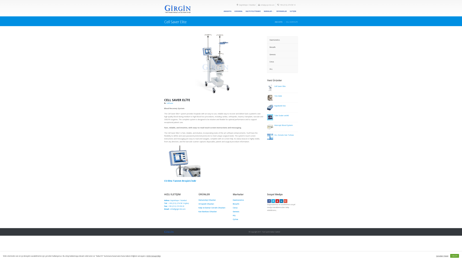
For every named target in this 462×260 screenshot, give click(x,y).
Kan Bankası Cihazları (208, 211)
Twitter (273, 201)
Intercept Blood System (283, 125)
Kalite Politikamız (253, 11)
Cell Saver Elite (280, 86)
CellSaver (170, 103)
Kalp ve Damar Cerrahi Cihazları (212, 208)
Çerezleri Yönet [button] (442, 256)
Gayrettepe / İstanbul (175, 200)
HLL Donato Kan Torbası (284, 135)
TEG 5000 (278, 96)
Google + (285, 201)
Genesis (236, 211)
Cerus (235, 208)
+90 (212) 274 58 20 (174, 206)
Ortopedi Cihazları (206, 204)
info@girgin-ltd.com (267, 5)
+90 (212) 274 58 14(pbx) (176, 203)
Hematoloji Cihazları (207, 200)
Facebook (269, 201)
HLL (234, 215)
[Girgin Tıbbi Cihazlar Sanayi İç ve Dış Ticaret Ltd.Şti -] (177, 8)
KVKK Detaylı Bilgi (153, 256)
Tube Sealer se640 (281, 115)
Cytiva (235, 219)
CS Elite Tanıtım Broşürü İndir (180, 180)
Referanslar (281, 11)
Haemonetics (238, 200)
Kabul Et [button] (455, 256)
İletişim (293, 11)
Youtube (277, 201)
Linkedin (281, 201)
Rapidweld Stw (280, 106)
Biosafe (236, 204)
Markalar (268, 11)
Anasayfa (227, 11)
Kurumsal (238, 11)
